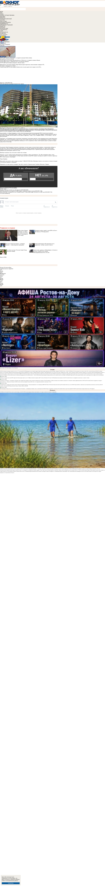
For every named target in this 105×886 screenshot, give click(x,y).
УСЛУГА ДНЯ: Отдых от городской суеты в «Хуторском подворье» (14, 61)
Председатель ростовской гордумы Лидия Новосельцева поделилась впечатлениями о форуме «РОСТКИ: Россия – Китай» (47, 371)
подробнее (11, 268)
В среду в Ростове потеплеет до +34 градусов (10, 189)
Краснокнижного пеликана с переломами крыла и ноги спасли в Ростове (47, 372)
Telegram (47, 164)
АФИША (2, 14)
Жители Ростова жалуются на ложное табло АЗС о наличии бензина (83, 371)
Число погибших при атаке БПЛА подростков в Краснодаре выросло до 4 (14, 377)
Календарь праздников (5, 44)
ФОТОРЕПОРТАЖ (4, 32)
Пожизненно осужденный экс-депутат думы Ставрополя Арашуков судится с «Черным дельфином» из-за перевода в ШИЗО (23, 384)
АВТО (1, 12)
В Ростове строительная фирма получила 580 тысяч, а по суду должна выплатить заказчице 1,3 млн (33, 381)
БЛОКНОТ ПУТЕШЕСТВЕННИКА (7, 15)
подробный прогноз (4, 268)
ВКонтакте (42, 164)
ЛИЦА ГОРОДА (3, 21)
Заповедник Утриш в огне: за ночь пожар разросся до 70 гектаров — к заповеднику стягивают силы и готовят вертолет (22, 388)
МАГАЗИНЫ (7, 41)
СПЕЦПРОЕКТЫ (3, 29)
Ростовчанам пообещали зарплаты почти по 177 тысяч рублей (13, 371)
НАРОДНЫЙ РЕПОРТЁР (5, 22)
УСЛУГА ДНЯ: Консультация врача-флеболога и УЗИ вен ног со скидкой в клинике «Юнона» (20, 60)
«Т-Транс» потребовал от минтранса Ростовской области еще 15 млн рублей (58, 388)
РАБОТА (8, 37)
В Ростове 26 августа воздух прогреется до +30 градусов (84, 388)
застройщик (5, 193)
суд (9, 193)
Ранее (12, 206)
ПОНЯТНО (11, 883)
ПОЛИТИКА (2, 27)
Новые (1, 206)
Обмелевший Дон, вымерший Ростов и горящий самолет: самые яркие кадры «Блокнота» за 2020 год (22, 192)
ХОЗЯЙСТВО (3, 33)
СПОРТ (1, 31)
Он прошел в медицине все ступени (26, 372)
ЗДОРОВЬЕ (2, 16)
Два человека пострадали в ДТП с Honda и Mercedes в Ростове (40, 377)
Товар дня (2, 45)
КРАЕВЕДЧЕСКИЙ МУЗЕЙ (6, 18)
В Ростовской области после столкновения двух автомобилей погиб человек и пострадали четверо (31, 471)
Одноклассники (31, 164)
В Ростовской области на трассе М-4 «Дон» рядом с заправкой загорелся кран (17, 191)
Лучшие (7, 206)
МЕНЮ (1, 11)
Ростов (1, 193)
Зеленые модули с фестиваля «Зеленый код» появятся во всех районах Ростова (38, 373)
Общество (2, 82)
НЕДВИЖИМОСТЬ (4, 23)
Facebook (38, 164)
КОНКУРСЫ (2, 17)
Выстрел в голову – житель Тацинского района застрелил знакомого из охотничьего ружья (78, 372)
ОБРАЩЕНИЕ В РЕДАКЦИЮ (6, 24)
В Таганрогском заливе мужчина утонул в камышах (11, 468)
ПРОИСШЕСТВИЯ (4, 28)
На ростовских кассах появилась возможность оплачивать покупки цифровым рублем (67, 380)
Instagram (16, 164)
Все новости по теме (4, 59)
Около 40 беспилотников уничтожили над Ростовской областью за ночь (59, 384)
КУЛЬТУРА (2, 20)
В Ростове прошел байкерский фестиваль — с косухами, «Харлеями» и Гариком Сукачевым (38, 468)
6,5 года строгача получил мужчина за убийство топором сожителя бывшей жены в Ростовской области (59, 470)
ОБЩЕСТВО (2, 26)
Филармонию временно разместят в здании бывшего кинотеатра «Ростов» (87, 468)
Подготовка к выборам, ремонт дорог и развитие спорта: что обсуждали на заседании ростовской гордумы (20, 470)
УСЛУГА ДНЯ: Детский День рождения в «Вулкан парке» (12, 62)
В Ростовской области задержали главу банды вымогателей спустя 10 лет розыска (68, 373)
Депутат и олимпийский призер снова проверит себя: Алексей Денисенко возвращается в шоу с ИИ (68, 471)
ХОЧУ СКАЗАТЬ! (3, 34)
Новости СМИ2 (3, 257)
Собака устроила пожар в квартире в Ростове (64, 468)
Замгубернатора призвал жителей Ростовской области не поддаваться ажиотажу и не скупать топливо (71, 377)
